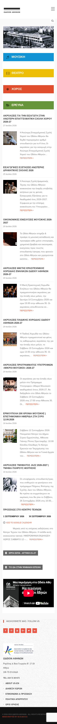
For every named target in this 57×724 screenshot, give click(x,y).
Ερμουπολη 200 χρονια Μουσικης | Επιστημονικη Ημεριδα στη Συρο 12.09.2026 (24, 416)
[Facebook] (5, 630)
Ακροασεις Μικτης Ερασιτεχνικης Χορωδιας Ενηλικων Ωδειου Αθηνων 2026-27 (25, 271)
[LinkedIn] (34, 630)
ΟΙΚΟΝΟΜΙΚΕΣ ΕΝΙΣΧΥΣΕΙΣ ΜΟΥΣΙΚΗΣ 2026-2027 (27, 221)
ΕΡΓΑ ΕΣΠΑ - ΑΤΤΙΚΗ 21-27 (21, 553)
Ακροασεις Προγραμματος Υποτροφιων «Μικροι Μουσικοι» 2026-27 (28, 366)
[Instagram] (11, 630)
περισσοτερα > (27, 158)
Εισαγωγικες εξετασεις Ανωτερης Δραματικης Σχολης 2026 (23, 169)
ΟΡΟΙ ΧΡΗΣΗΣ (12, 704)
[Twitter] (29, 630)
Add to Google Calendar (19, 523)
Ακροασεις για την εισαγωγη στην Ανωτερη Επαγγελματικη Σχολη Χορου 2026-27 (27, 118)
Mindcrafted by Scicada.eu (15, 717)
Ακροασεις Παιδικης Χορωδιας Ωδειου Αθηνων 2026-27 (26, 321)
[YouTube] (17, 630)
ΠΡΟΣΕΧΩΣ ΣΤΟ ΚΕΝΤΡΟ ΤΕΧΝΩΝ (22, 509)
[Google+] (23, 630)
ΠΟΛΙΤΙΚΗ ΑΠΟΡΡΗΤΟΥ (16, 699)
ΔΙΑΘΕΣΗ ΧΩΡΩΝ (13, 688)
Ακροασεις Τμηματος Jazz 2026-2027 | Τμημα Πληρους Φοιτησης (26, 466)
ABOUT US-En (12, 683)
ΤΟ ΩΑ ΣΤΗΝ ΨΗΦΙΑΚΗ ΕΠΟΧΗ (24, 567)
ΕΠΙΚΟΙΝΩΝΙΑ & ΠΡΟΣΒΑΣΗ (18, 694)
